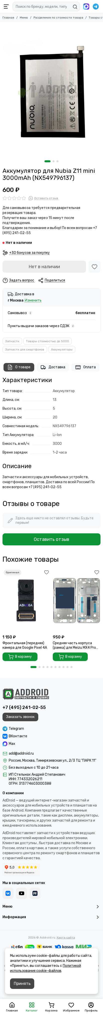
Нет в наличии (44, 266)
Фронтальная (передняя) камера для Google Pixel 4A (24, 645)
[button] (47, 161)
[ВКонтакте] (8, 893)
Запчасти (12, 341)
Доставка (56, 367)
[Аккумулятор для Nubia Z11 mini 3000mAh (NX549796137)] (51, 90)
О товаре (22, 367)
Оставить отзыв (51, 539)
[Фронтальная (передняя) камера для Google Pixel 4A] (26, 600)
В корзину (23, 657)
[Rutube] (35, 893)
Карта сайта (66, 937)
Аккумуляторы (61, 349)
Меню (24, 17)
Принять (22, 983)
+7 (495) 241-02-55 (24, 707)
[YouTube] (21, 893)
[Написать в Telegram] (96, 6)
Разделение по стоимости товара (58, 17)
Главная (8, 17)
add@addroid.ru (21, 753)
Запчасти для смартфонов (24, 349)
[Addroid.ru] (25, 694)
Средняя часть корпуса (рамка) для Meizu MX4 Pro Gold (74, 645)
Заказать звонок (20, 717)
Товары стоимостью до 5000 (47, 341)
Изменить (33, 301)
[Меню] (6, 6)
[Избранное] (94, 267)
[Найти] (75, 7)
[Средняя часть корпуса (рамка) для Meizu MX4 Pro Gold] (76, 600)
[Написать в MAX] (86, 6)
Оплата (89, 367)
